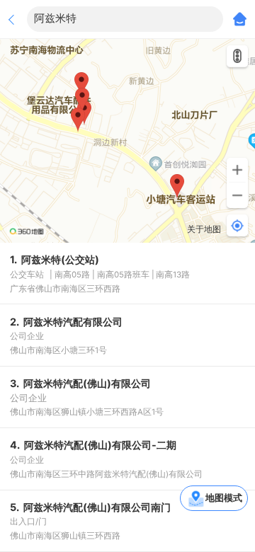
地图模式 (223, 497)
